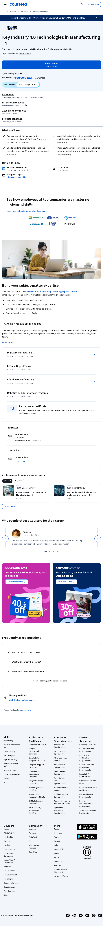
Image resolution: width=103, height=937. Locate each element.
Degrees (7, 866)
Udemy (6, 895)
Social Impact (9, 887)
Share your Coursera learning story (87, 812)
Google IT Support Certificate (36, 766)
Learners (32, 829)
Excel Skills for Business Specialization (60, 781)
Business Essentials (41, 11)
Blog (31, 841)
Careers (7, 841)
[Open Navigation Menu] (5, 4)
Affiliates (57, 865)
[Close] (96, 17)
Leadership (8, 837)
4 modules (8, 94)
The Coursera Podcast (34, 846)
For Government (10, 875)
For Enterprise (9, 871)
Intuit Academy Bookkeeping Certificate (35, 810)
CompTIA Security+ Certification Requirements (87, 767)
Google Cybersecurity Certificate (34, 751)
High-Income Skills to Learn (87, 782)
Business (24, 11)
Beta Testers (34, 837)
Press (56, 829)
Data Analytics (9, 755)
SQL (5, 782)
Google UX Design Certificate (36, 782)
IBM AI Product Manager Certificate (37, 795)
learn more (26, 710)
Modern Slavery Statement (60, 871)
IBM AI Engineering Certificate (36, 789)
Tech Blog (33, 852)
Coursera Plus (9, 849)
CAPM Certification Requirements (86, 750)
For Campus (8, 879)
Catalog (7, 845)
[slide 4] (57, 551)
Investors (58, 833)
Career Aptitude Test (87, 744)
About (6, 829)
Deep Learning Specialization (60, 772)
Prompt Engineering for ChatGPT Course (62, 802)
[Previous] (5, 538)
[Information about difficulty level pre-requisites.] (25, 105)
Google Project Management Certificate (35, 774)
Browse (13, 11)
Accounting (8, 740)
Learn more (39, 77)
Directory (58, 861)
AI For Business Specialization (60, 752)
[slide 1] (46, 551)
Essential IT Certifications (84, 775)
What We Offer (9, 833)
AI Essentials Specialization (59, 746)
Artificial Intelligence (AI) (12, 746)
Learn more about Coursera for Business (26, 211)
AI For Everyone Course (60, 759)
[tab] (7, 481)
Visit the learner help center (22, 700)
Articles (57, 857)
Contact (57, 853)
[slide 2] (49, 551)
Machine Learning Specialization (61, 795)
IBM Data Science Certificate (36, 802)
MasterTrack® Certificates (9, 861)
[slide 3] (53, 551)
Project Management (12, 774)
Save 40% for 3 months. (73, 17)
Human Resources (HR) (11, 765)
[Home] (3, 11)
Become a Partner (11, 883)
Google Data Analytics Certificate (37, 759)
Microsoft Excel (10, 770)
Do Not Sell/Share (61, 876)
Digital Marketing (10, 759)
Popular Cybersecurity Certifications (85, 804)
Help (56, 845)
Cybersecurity (9, 751)
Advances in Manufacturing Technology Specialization (51, 291)
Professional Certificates (9, 854)
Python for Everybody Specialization (59, 810)
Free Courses (9, 891)
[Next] (97, 538)
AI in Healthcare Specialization (60, 766)
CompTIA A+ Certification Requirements (85, 758)
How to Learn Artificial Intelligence (88, 789)
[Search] (82, 4)
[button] (20, 461)
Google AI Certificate (37, 744)
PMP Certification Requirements (86, 795)
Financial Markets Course (61, 789)
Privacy (57, 841)
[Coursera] (18, 4)
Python (6, 778)
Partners (32, 833)
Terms (56, 837)
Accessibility (59, 849)
